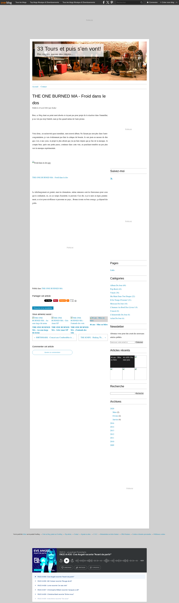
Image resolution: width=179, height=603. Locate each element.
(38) (114, 292)
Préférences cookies (159, 534)
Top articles (68, 534)
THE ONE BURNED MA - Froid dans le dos (50, 177)
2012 (112, 434)
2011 (112, 437)
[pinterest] (111, 2)
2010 (112, 441)
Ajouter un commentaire (52, 352)
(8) (114, 311)
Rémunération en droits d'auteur (109, 534)
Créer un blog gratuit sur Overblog (52, 534)
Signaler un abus (86, 534)
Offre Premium (125, 534)
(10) (118, 303)
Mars (115, 412)
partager (82, 567)
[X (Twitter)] (107, 2)
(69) (118, 285)
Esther (24, 534)
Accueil (35, 86)
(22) (122, 296)
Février (115, 415)
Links (112, 270)
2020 (112, 408)
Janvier (115, 419)
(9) (123, 307)
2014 (112, 426)
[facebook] (103, 2)
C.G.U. (96, 534)
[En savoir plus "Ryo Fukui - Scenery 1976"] (128, 374)
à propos (96, 567)
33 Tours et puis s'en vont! (69, 49)
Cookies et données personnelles (141, 534)
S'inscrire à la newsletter (42, 308)
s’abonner (67, 567)
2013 (112, 430)
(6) (117, 318)
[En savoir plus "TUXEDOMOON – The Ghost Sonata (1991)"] (141, 374)
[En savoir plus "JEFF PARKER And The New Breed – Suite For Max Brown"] (141, 361)
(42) (116, 289)
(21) (120, 300)
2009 (112, 445)
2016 (112, 423)
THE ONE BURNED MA (52, 288)
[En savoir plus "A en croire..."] (116, 374)
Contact (44, 86)
